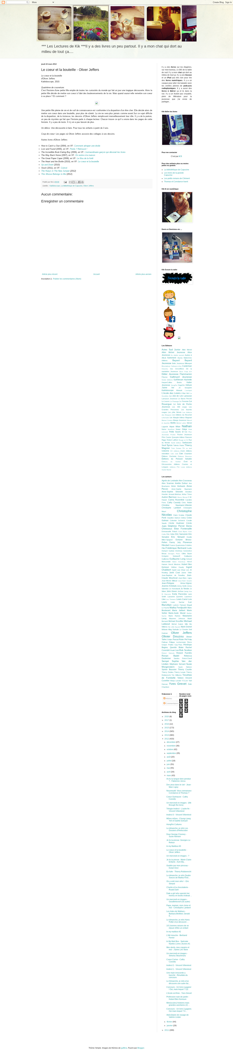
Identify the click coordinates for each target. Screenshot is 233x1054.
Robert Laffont (172, 440)
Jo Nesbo (185, 589)
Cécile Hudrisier (176, 523)
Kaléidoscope (55, 186)
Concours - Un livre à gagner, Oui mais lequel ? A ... (179, 1010)
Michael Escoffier (175, 621)
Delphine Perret (176, 526)
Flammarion (186, 374)
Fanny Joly (175, 542)
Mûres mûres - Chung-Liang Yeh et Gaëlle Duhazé (178, 819)
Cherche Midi (167, 369)
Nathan (187, 426)
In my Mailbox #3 (173, 846)
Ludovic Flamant (179, 605)
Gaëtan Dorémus (175, 551)
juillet (169, 761)
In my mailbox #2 (173, 932)
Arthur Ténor (187, 494)
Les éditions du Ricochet (182, 415)
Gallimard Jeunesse (181, 377)
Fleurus (165, 377)
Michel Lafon (181, 423)
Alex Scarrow (168, 483)
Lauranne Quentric (175, 597)
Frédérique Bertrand (176, 548)
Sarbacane (187, 443)
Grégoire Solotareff (171, 556)
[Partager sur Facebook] (79, 182)
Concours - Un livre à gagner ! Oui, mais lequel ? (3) (178, 988)
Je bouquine (185, 388)
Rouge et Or (183, 440)
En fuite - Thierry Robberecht (178, 871)
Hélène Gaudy (177, 567)
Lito (171, 417)
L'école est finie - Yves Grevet (179, 993)
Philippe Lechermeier (177, 642)
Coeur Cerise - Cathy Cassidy (175, 960)
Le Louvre (165, 401)
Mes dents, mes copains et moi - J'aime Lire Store (177, 948)
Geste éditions (167, 380)
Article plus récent (49, 274)
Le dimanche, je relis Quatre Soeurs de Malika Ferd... (178, 876)
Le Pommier (184, 401)
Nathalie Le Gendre (180, 629)
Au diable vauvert (177, 355)
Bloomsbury (166, 366)
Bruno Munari (183, 497)
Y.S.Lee (185, 681)
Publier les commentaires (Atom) (67, 279)
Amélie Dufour (181, 483)
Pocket (172, 434)
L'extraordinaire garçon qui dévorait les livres (105, 152)
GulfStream (178, 380)
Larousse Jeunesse (169, 399)
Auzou (180, 358)
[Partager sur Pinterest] (82, 182)
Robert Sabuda (168, 653)
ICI (181, 156)
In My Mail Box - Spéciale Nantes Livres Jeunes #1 (178, 942)
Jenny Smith (182, 586)
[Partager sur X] (76, 182)
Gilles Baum (187, 553)
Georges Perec (174, 553)
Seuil (164, 445)
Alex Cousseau (185, 480)
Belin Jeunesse (178, 363)
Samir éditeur (176, 443)
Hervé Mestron (174, 564)
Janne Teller (186, 573)
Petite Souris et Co (178, 432)
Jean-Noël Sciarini (185, 581)
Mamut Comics (167, 420)
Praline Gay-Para (175, 645)
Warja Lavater (175, 681)
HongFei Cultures (174, 824)
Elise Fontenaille (183, 528)
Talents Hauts (178, 445)
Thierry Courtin (185, 669)
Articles (168, 698)
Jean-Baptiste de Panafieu (173, 575)
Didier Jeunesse (170, 374)
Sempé (165, 661)
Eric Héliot (171, 534)
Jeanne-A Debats (169, 586)
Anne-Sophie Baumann (182, 489)
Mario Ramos (174, 616)
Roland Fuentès (184, 653)
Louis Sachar (177, 602)
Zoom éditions (186, 451)
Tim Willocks (176, 675)
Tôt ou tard (187, 448)
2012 (167, 739)
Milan (178, 426)
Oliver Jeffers (88, 186)
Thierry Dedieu (167, 672)
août (169, 757)
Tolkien (180, 678)
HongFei (174, 385)
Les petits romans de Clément (177, 178)
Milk (186, 624)
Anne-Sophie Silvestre (172, 492)
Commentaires (171, 703)
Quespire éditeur (178, 437)
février (170, 1022)
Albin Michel (187, 350)
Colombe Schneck (177, 520)
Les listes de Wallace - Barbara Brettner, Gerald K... (178, 913)
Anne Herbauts (178, 486)
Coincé (64, 168)
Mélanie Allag (167, 629)
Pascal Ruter (178, 639)
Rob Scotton (185, 650)
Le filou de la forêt (85, 158)
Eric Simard (177, 537)
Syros (169, 445)
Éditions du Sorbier (171, 461)
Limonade (165, 417)
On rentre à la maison (85, 155)
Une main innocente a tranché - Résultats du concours (177, 975)
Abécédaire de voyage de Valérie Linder (177, 1016)
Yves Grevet (178, 683)
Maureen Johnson (177, 618)
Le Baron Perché (185, 399)
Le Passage (174, 401)
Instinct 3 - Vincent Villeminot (178, 815)
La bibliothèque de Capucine (71, 186)
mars (169, 775)
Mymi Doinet (186, 627)
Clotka (183, 518)
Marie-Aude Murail (176, 613)
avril (169, 772)
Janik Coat (174, 572)
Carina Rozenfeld (176, 500)
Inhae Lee (185, 570)
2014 (167, 731)
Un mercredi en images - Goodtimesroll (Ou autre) (178, 900)
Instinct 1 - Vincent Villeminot (178, 969)
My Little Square (174, 627)
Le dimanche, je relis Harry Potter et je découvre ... (178, 921)
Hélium (189, 385)
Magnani (188, 417)
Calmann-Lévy (176, 366)
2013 (167, 735)
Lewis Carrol (182, 599)
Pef (185, 639)
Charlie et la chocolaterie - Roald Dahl (177, 888)
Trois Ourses (176, 448)
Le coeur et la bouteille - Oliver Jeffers (176, 851)
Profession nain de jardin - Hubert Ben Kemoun (177, 998)
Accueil (96, 274)
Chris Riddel (187, 502)
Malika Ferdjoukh (178, 607)
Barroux (173, 497)
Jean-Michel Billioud (169, 581)
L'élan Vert (185, 393)
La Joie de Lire (176, 396)
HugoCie (181, 385)
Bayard (176, 360)
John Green (172, 591)
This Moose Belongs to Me (53, 174)
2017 (167, 720)
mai (168, 768)
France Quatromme (177, 545)
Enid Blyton (183, 531)
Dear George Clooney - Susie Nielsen (176, 835)
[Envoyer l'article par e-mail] (65, 182)
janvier (170, 1025)
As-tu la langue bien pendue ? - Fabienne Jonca (178, 780)
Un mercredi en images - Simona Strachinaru (177, 954)
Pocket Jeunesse (184, 434)
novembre (171, 746)
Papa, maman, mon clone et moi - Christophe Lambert (178, 906)
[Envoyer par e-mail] (70, 182)
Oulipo (169, 639)
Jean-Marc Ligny (185, 578)
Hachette (188, 380)
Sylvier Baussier (169, 669)
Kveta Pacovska (179, 594)
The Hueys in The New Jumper (55, 171)
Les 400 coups (179, 407)
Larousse (188, 396)
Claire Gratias (178, 515)
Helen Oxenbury (178, 562)
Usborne (165, 451)
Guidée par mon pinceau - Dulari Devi (177, 866)
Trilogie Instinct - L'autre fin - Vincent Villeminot (178, 810)
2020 (167, 716)
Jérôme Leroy (183, 591)
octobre (170, 749)
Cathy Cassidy (174, 502)
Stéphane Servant (177, 664)
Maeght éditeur (179, 417)
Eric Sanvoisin (181, 534)
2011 (167, 1030)
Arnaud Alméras (175, 494)
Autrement (171, 358)
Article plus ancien (143, 274)
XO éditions (174, 451)
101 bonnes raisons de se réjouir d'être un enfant (177, 927)
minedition (165, 454)
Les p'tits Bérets (174, 412)
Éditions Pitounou (185, 456)
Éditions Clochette (169, 456)
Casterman (187, 366)
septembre (171, 753)
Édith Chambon (185, 454)
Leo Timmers (171, 599)
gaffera (124, 1048)
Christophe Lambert (171, 508)
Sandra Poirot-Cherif (183, 658)
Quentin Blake (177, 647)
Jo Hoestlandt (174, 589)
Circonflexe (179, 369)
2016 (167, 724)
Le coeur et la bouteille (88, 161)
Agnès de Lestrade (170, 480)
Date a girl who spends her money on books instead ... (179, 894)
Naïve (164, 429)
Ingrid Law (176, 570)
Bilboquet (188, 363)
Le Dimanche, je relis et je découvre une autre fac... (178, 982)
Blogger (140, 1048)
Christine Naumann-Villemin (177, 505)
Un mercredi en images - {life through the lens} (178, 804)
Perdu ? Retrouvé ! (78, 149)
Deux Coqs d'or (185, 371)
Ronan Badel (170, 655)
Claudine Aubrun (173, 518)
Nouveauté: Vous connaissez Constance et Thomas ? (178, 792)
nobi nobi (174, 454)
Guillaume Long (177, 559)
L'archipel (188, 390)
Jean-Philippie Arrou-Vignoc (177, 583)
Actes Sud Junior (171, 349)
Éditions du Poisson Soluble (177, 459)
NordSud (171, 429)
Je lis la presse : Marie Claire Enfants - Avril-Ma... (178, 861)
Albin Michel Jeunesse (173, 352)
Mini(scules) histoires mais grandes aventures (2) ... (178, 1004)
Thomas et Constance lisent (176, 181)
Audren (165, 497)
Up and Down (47, 164)
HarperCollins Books (172, 382)
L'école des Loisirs (171, 393)
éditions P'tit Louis (177, 467)
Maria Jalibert (178, 610)
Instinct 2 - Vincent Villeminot (178, 965)
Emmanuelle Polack (169, 531)
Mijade (171, 427)
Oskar (184, 429)
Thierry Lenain (180, 672)
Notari (178, 429)
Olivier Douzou (173, 636)
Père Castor (166, 437)
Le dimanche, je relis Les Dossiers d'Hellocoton (177, 829)
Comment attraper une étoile (87, 146)
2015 (167, 728)
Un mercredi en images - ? (177, 856)
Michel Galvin (177, 624)
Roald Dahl (174, 650)
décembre (171, 742)
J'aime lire (168, 388)
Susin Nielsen (185, 667)
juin (168, 764)
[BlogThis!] (73, 182)
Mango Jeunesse (180, 420)
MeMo (173, 423)
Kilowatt (179, 390)
